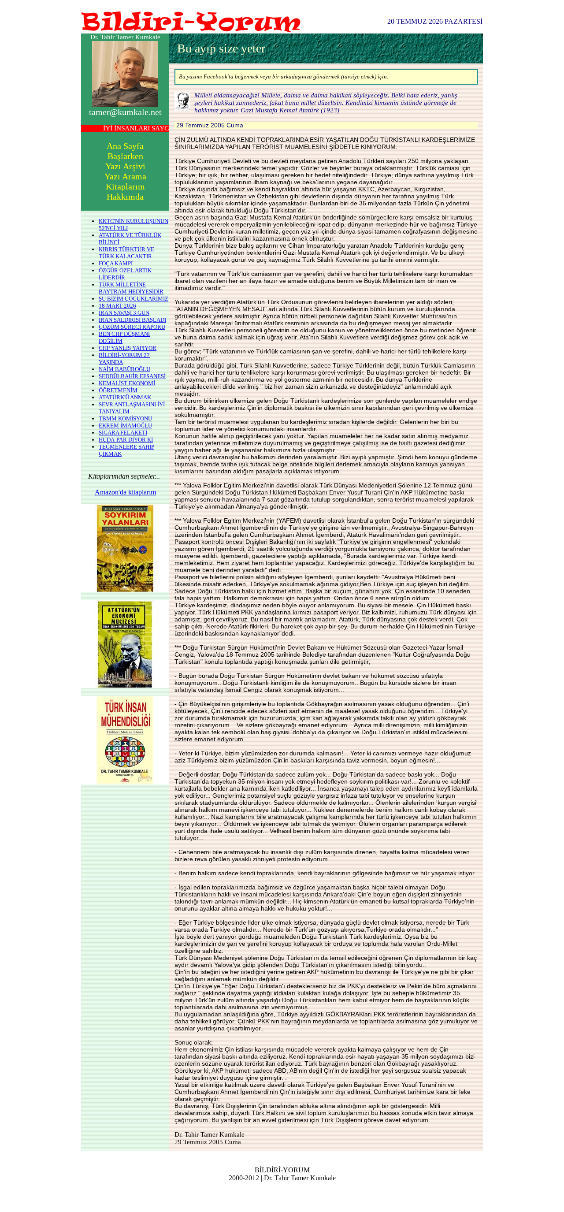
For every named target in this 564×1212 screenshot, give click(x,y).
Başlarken (125, 156)
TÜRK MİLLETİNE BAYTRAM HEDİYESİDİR (131, 288)
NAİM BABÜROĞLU (124, 369)
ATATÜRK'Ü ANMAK (125, 397)
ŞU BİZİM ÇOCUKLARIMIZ (133, 298)
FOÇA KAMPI (116, 263)
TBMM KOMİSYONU (125, 418)
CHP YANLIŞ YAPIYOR (127, 348)
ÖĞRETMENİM (118, 390)
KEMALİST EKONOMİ (127, 383)
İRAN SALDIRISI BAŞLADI (132, 319)
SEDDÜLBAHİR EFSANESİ (132, 376)
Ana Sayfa (125, 146)
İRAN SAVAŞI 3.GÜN (124, 312)
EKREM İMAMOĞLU (125, 425)
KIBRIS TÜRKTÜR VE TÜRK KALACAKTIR (126, 253)
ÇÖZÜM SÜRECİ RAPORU (132, 326)
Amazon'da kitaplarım (125, 492)
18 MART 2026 (117, 305)
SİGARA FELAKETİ (123, 432)
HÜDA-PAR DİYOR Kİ (126, 439)
